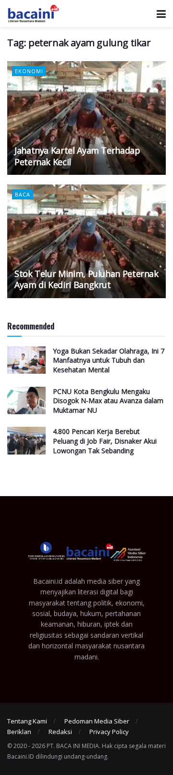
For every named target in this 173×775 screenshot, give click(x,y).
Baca (22, 194)
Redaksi (60, 731)
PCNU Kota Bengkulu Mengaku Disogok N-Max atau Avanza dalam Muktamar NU (108, 401)
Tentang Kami (27, 721)
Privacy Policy (109, 731)
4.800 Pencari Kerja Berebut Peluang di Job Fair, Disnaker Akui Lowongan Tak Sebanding (105, 441)
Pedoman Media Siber (96, 721)
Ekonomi (29, 71)
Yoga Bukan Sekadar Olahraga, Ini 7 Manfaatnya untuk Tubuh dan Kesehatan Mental (108, 360)
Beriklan (19, 731)
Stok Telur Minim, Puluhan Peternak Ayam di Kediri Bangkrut (86, 279)
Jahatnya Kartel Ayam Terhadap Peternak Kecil (77, 155)
